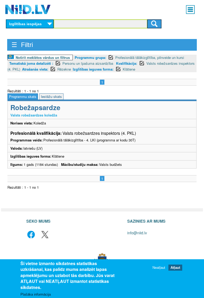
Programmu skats (22, 96)
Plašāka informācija (35, 294)
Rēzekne (64, 69)
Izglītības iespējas (25, 24)
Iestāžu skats (51, 96)
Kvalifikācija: (126, 63)
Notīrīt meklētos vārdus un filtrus (43, 57)
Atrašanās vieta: (35, 69)
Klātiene (129, 69)
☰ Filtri (22, 44)
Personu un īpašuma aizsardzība (88, 63)
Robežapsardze (35, 107)
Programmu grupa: (90, 57)
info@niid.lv (137, 232)
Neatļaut (158, 268)
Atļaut (175, 268)
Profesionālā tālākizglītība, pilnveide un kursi (149, 57)
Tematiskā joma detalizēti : (31, 63)
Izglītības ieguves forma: (93, 69)
